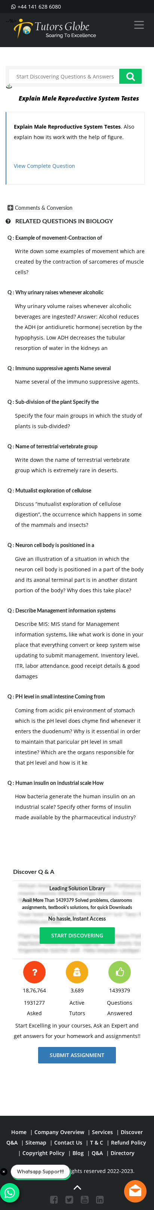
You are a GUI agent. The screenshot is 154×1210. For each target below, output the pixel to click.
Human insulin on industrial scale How (59, 783)
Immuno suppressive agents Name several (63, 368)
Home (19, 1132)
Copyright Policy (43, 1153)
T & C (96, 1142)
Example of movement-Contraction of (58, 238)
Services (102, 1132)
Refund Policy (128, 1142)
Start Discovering (77, 935)
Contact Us (68, 1142)
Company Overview (59, 1132)
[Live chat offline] (135, 1191)
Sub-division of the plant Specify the (57, 402)
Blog (78, 1153)
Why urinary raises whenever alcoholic (59, 292)
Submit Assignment (77, 1055)
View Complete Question (44, 165)
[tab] (75, 208)
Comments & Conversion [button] (44, 208)
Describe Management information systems (65, 611)
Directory (123, 1153)
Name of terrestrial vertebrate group (56, 446)
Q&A (97, 1153)
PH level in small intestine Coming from (60, 697)
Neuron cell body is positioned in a (54, 545)
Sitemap (35, 1142)
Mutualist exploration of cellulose (53, 491)
